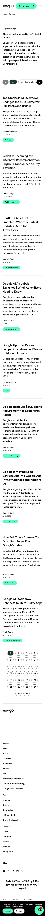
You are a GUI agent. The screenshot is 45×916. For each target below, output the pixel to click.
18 (19, 680)
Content (7, 758)
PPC (5, 773)
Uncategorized (10, 521)
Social (6, 768)
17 (11, 680)
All (13, 82)
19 (27, 680)
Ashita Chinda (8, 574)
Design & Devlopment (13, 788)
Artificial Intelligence (30, 82)
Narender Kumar (9, 131)
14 (19, 673)
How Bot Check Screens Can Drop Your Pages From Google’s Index (21, 541)
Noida (6, 841)
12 (35, 666)
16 (35, 673)
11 (26, 666)
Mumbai (6, 846)
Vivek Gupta (7, 632)
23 (27, 686)
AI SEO (6, 753)
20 (35, 680)
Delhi (5, 831)
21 (11, 686)
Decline (19, 911)
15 (27, 673)
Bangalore (8, 851)
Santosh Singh (8, 193)
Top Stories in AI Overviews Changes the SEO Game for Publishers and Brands (21, 102)
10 (19, 666)
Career (6, 805)
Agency (6, 800)
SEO (6, 391)
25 (19, 693)
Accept (7, 911)
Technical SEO (10, 583)
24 (35, 686)
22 (19, 686)
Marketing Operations (13, 778)
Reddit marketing (11, 202)
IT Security (28, 900)
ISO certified (9, 815)
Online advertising (11, 267)
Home (5, 14)
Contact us (8, 810)
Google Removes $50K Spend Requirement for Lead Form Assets (22, 410)
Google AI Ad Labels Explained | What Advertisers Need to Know (21, 287)
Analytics (7, 763)
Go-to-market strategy (14, 783)
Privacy (15, 900)
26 (27, 693)
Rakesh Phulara (9, 382)
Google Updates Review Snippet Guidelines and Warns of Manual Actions (22, 349)
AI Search (8, 140)
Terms (5, 900)
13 (11, 673)
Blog (5, 863)
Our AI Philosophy (11, 820)
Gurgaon (7, 836)
